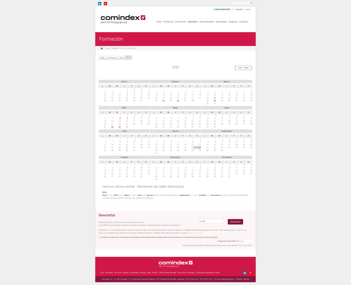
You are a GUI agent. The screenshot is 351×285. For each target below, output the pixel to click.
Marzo (227, 81)
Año (128, 58)
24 (163, 101)
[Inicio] (123, 19)
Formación (180, 21)
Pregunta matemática (227, 241)
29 (119, 127)
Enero (124, 81)
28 (112, 127)
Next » (246, 68)
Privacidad (181, 273)
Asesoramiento (206, 21)
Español (239, 9)
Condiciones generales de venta (208, 273)
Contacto (243, 21)
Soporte (126, 273)
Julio (124, 131)
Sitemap (246, 279)
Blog (149, 273)
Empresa (233, 21)
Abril (124, 108)
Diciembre (226, 157)
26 (178, 101)
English (248, 9)
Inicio (159, 21)
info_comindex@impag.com (224, 279)
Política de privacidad (194, 233)
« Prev (240, 68)
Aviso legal (190, 273)
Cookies (155, 273)
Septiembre (226, 131)
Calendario (192, 21)
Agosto (175, 131)
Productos (168, 21)
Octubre (124, 157)
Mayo (175, 108)
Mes (102, 58)
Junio (226, 108)
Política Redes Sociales (167, 273)
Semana (112, 58)
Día (121, 58)
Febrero (175, 81)
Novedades (221, 21)
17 (215, 98)
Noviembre (175, 157)
